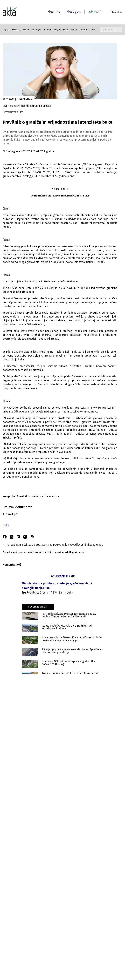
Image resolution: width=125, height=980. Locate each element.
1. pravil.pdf (10, 514)
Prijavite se (116, 11)
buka (6, 525)
